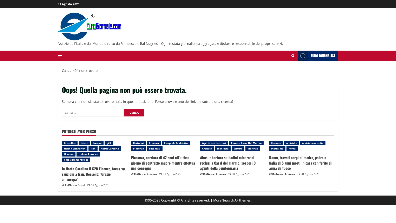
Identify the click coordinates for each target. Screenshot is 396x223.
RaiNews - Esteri (75, 185)
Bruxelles (69, 143)
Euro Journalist (323, 55)
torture (238, 148)
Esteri (84, 143)
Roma (292, 148)
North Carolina (110, 148)
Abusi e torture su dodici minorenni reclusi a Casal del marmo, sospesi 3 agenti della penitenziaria (228, 163)
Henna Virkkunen (74, 148)
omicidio (291, 143)
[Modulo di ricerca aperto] (293, 56)
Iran (93, 148)
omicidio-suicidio (312, 143)
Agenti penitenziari (214, 143)
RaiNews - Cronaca (145, 174)
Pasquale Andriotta (176, 143)
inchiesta (223, 148)
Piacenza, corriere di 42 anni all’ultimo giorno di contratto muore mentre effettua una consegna (163, 163)
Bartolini (138, 143)
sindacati (154, 148)
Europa (97, 143)
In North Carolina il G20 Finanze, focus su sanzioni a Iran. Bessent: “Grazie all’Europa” (93, 174)
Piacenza (138, 148)
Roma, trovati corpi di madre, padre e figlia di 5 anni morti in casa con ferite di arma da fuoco (300, 163)
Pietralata (277, 148)
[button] (60, 55)
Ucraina (68, 154)
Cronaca (154, 143)
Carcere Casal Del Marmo (246, 143)
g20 (109, 143)
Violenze (253, 148)
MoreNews (221, 200)
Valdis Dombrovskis (76, 159)
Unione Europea (88, 154)
